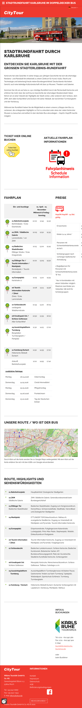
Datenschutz (35, 682)
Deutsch (74, 7)
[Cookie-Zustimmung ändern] (4, 701)
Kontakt (33, 676)
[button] (6, 30)
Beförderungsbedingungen (40, 687)
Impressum (34, 679)
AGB (31, 684)
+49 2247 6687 (12, 690)
